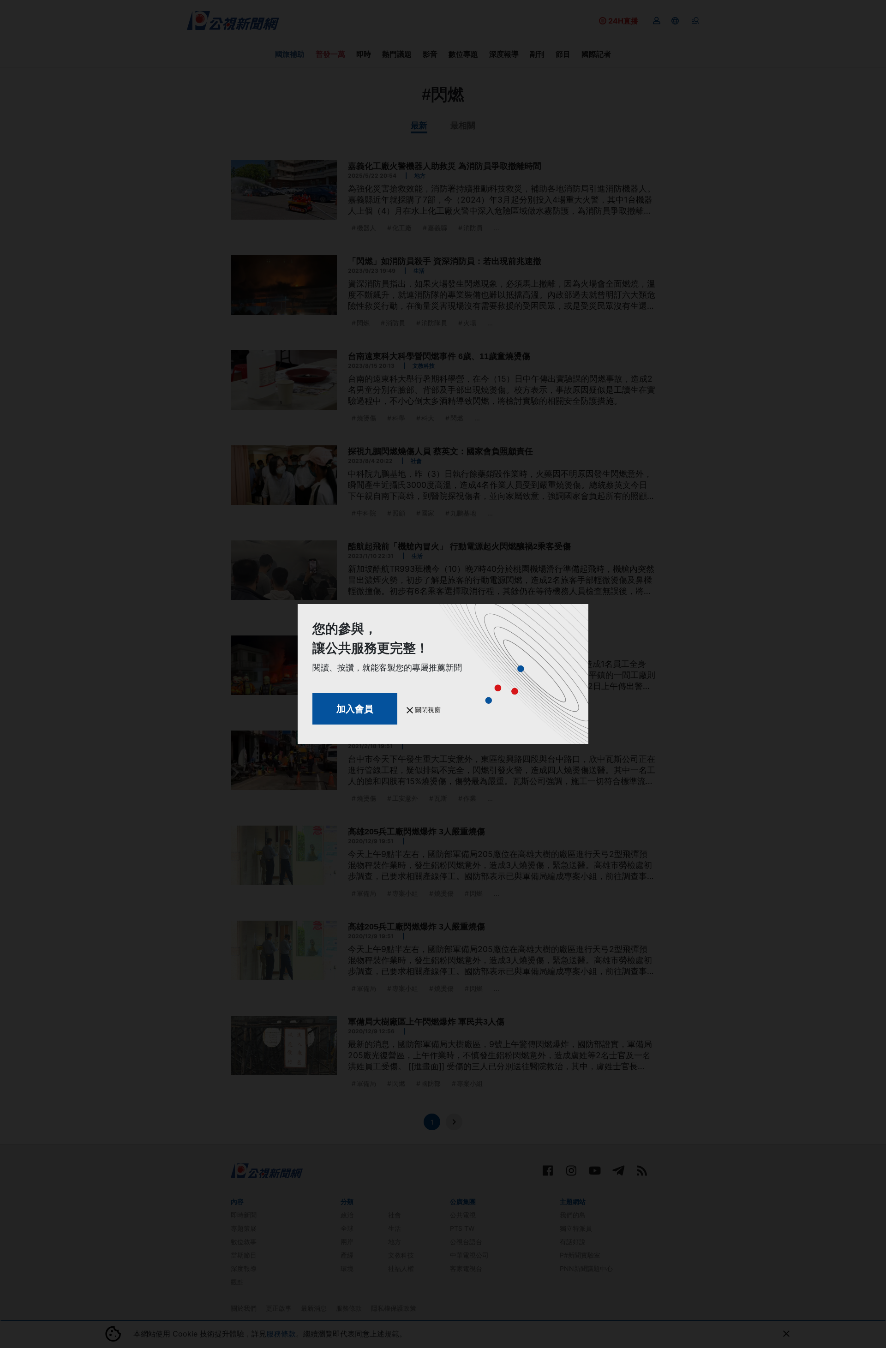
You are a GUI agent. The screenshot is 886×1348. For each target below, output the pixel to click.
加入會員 (354, 708)
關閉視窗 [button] (427, 709)
